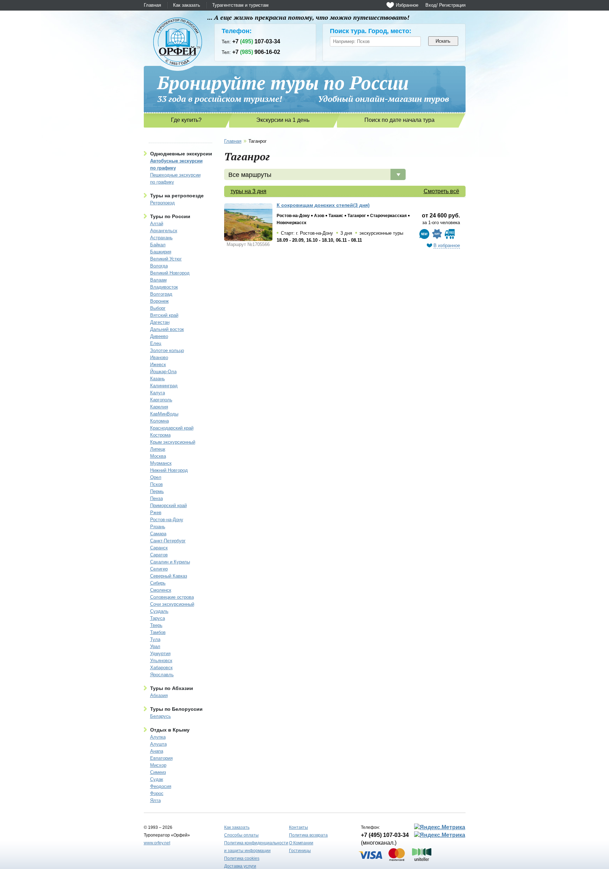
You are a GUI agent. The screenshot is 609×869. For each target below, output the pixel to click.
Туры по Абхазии (171, 688)
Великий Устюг (166, 258)
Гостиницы (300, 850)
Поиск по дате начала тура (399, 120)
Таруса (157, 618)
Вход (430, 5)
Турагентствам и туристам (240, 5)
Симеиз (158, 772)
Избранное (407, 5)
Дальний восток (167, 329)
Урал (155, 646)
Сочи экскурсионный (172, 604)
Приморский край (168, 505)
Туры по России (170, 216)
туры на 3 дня (248, 191)
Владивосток (164, 287)
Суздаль (159, 611)
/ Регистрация (451, 5)
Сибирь (158, 583)
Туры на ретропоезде (177, 195)
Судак (156, 779)
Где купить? (186, 120)
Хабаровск (161, 667)
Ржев (155, 512)
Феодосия (160, 786)
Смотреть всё (441, 191)
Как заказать (186, 5)
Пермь (157, 491)
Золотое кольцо (167, 350)
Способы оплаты (241, 835)
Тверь (156, 625)
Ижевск (158, 364)
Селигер (159, 569)
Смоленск (160, 590)
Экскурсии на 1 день (282, 120)
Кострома (160, 435)
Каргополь (161, 399)
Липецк (157, 449)
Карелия (159, 406)
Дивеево (159, 336)
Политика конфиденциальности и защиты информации (256, 846)
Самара (158, 533)
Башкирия (160, 251)
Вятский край (164, 315)
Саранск (159, 547)
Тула (155, 639)
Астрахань (161, 237)
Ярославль (162, 674)
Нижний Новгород (169, 470)
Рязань (157, 526)
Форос (157, 793)
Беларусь (160, 716)
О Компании (301, 842)
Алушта (158, 744)
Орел (155, 477)
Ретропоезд (162, 202)
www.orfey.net (157, 842)
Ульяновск (161, 660)
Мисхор (158, 765)
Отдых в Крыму (170, 730)
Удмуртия (160, 653)
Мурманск (161, 463)
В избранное (446, 245)
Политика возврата (308, 835)
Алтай (156, 223)
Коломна (159, 421)
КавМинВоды (164, 414)
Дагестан (160, 322)
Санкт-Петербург (168, 540)
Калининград (164, 385)
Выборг (158, 308)
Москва (158, 456)
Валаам (158, 280)
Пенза (156, 498)
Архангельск (163, 230)
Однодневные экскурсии (181, 153)
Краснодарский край (171, 428)
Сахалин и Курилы (170, 562)
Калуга (157, 392)
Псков (156, 484)
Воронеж (159, 301)
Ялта (155, 800)
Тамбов (158, 632)
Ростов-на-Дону (166, 519)
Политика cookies (241, 858)
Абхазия (159, 695)
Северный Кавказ (168, 576)
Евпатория (161, 758)
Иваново (159, 357)
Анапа (156, 751)
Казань (157, 378)
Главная (152, 5)
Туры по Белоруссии (176, 709)
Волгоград (161, 294)
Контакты (298, 827)
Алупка (158, 737)
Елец (155, 343)
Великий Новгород (170, 273)
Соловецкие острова (172, 597)
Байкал (158, 244)
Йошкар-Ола (163, 371)
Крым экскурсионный (172, 442)
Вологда (159, 266)
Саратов (159, 554)
